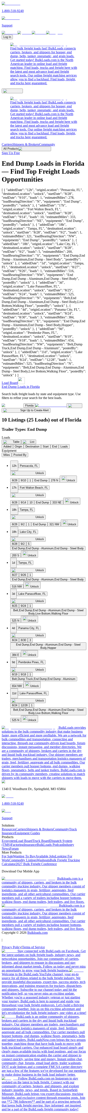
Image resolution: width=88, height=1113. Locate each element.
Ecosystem (9, 841)
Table (16, 441)
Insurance (30, 844)
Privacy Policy (11, 947)
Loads (64, 446)
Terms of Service (33, 947)
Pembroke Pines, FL (31, 662)
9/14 (23, 502)
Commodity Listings (23, 860)
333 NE (57, 502)
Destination (32, 446)
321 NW (54, 524)
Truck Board (41, 841)
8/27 (14, 575)
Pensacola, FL (29, 465)
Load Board (10, 383)
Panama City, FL (28, 628)
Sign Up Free (11, 153)
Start (46, 446)
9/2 (23, 524)
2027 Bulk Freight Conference (36, 864)
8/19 (14, 674)
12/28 (24, 705)
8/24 (14, 640)
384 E (15, 655)
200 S (15, 555)
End (54, 446)
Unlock (39, 473)
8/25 (14, 605)
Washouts (43, 860)
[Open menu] (12, 91)
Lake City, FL (28, 531)
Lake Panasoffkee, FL (32, 593)
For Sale (7, 856)
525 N (15, 620)
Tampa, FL (26, 509)
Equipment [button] (9, 450)
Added (7, 446)
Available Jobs (45, 856)
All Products (11, 148)
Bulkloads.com (37, 932)
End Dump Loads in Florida (21, 387)
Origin (18, 446)
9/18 (23, 674)
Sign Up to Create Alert (34, 410)
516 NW (17, 586)
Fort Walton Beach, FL (34, 487)
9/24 (23, 605)
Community (47, 144)
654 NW (17, 686)
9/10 (23, 480)
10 (30, 502)
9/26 (23, 575)
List (32, 441)
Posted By (19, 454)
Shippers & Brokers (25, 144)
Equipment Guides (27, 833)
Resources (9, 829)
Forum (14, 848)
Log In (7, 37)
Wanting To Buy (24, 856)
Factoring (17, 844)
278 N (54, 480)
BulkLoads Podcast (50, 844)
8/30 (23, 640)
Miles (6, 454)
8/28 (14, 480)
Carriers (7, 144)
